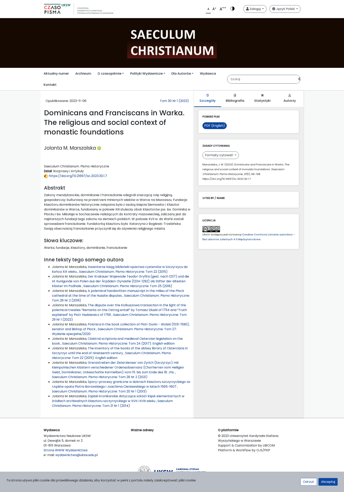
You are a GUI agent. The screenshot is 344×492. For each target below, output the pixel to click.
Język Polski (285, 9)
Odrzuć (308, 481)
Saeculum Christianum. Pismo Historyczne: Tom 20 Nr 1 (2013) (99, 391)
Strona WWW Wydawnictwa (65, 450)
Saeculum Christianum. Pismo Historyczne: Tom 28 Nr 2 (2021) (100, 377)
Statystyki (262, 100)
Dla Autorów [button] (181, 73)
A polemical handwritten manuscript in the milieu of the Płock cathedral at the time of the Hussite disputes (118, 293)
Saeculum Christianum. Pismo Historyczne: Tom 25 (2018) (127, 286)
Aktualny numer (56, 73)
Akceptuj (328, 481)
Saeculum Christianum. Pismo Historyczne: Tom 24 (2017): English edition (118, 343)
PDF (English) (214, 125)
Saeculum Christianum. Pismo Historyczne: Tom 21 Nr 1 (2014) (112, 403)
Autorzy (289, 100)
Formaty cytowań (219, 155)
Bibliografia (235, 100)
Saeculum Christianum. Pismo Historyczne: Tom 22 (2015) (123, 271)
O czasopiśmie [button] (109, 73)
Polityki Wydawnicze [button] (146, 73)
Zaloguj (255, 9)
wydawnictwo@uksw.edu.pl (76, 455)
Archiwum (83, 73)
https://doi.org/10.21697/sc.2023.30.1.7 (77, 176)
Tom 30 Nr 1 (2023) (174, 101)
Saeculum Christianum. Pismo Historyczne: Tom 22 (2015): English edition (111, 355)
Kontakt (50, 84)
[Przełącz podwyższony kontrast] (232, 9)
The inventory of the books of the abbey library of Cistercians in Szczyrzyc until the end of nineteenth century (120, 350)
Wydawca (208, 73)
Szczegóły (207, 100)
